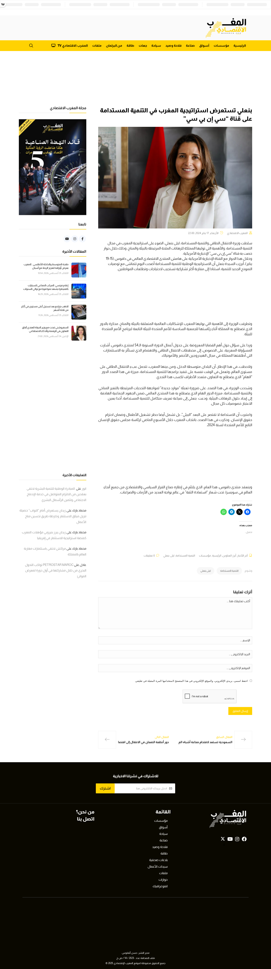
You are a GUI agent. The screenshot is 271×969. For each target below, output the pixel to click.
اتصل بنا (85, 819)
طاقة (130, 45)
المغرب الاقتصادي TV (73, 45)
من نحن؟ (85, 811)
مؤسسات (221, 45)
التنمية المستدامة (185, 555)
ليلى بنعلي (168, 555)
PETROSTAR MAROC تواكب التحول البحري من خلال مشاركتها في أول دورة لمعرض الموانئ (55, 570)
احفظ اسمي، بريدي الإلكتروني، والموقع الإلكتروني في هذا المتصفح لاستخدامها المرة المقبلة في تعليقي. (191, 681)
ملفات (97, 45)
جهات (143, 45)
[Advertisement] (175, 458)
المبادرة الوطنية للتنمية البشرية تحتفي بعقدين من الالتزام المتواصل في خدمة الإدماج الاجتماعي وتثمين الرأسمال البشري (56, 494)
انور (84, 488)
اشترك (105, 788)
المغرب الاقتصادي (237, 233)
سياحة (156, 45)
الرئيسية (240, 45)
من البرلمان (114, 45)
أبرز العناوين (229, 555)
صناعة (190, 45)
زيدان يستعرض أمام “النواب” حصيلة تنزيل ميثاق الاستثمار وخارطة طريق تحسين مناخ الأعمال (52, 516)
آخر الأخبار (242, 555)
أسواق (204, 45)
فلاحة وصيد (173, 45)
